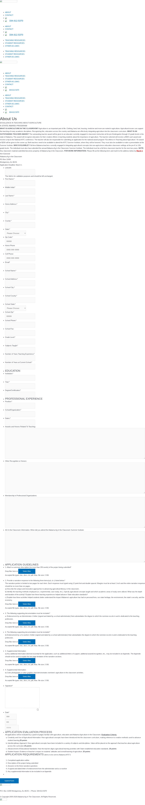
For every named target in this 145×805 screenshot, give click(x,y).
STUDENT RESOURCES (14, 43)
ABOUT (8, 12)
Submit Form (9, 781)
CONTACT (9, 15)
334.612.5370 (16, 20)
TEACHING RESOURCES (15, 40)
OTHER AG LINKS (12, 46)
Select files (27, 571)
